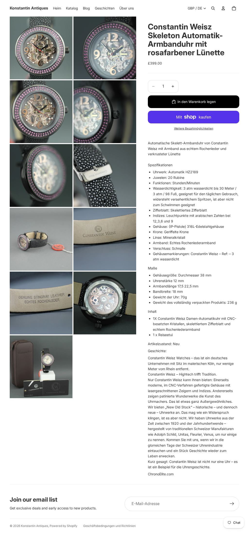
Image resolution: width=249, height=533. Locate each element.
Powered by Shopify (63, 526)
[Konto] (223, 8)
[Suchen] (213, 8)
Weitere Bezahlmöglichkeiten (193, 128)
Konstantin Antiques (34, 526)
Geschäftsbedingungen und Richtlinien (109, 526)
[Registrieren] (232, 504)
